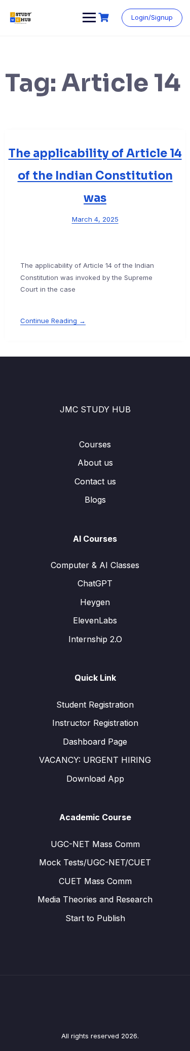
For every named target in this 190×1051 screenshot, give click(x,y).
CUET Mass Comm (95, 881)
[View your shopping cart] (104, 17)
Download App (95, 779)
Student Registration (95, 704)
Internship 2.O (95, 639)
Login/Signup (152, 17)
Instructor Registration (95, 723)
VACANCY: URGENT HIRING (95, 760)
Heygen (95, 602)
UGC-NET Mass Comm (95, 844)
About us (95, 463)
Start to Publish (95, 918)
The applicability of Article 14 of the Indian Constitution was (95, 176)
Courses (95, 444)
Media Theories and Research (95, 899)
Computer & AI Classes (95, 565)
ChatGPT (95, 583)
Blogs (95, 500)
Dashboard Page (95, 742)
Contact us (95, 481)
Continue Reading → (53, 321)
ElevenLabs (95, 620)
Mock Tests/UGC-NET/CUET (95, 862)
